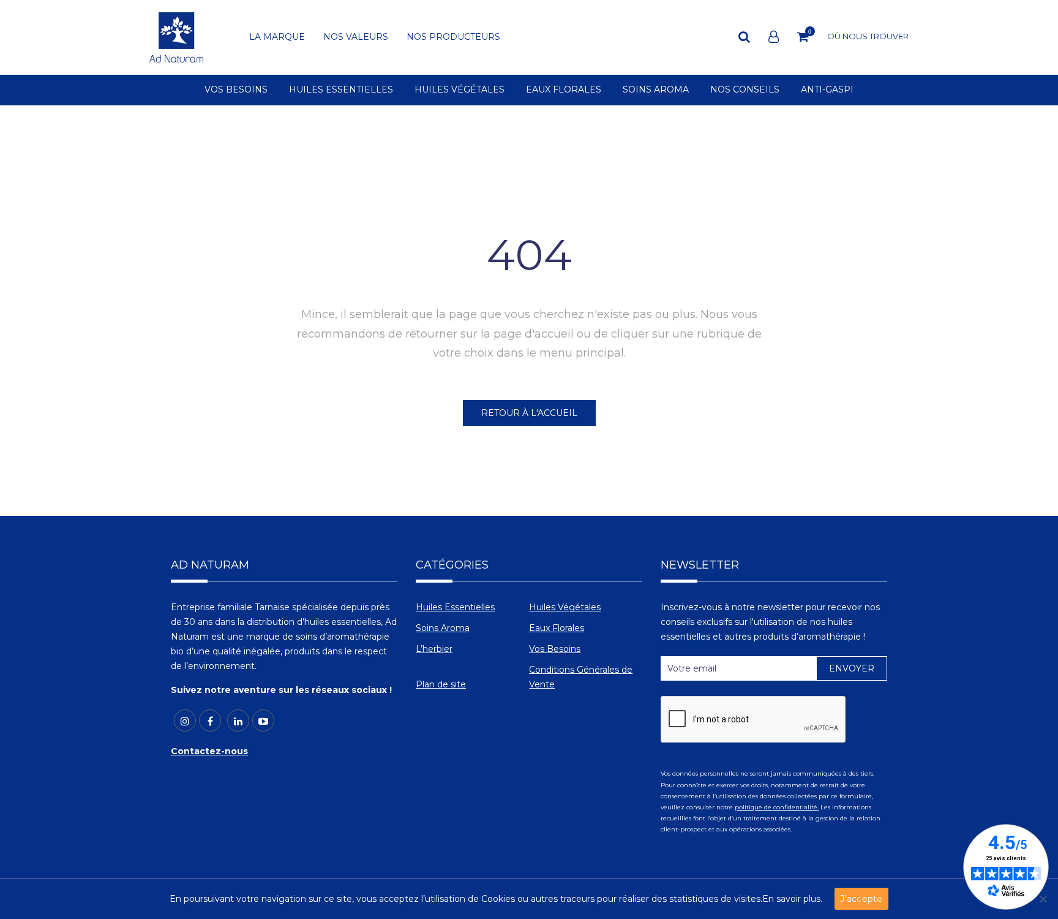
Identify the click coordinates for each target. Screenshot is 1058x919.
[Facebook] (210, 720)
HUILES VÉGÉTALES (460, 90)
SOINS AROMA (656, 90)
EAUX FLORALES (563, 90)
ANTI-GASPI (827, 90)
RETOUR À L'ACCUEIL (529, 412)
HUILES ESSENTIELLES (341, 90)
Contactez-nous (209, 751)
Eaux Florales (556, 627)
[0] (803, 36)
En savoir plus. (792, 898)
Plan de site (441, 684)
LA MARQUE (277, 37)
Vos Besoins (554, 648)
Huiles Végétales (565, 607)
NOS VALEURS (355, 37)
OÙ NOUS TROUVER (868, 36)
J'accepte (861, 898)
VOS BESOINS (236, 90)
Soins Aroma (443, 627)
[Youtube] (263, 720)
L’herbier (434, 648)
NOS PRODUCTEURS (453, 37)
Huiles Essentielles (455, 607)
